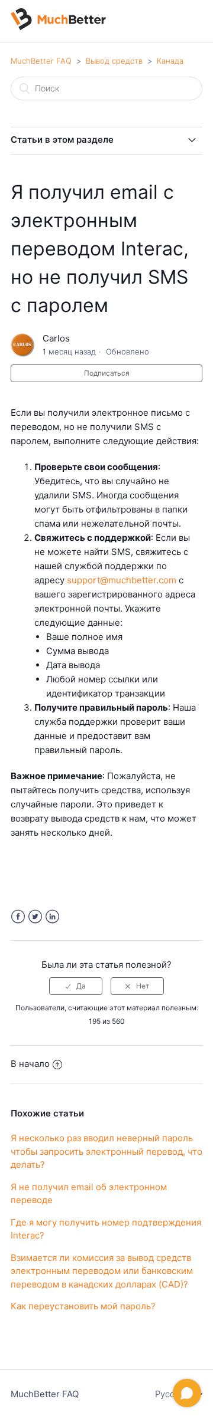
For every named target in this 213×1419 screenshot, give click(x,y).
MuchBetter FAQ (41, 60)
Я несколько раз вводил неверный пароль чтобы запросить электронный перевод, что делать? (106, 1151)
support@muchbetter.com (121, 580)
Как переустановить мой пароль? (83, 1306)
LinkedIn (52, 916)
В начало (30, 1063)
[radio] (75, 986)
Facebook (18, 916)
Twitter (35, 916)
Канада (170, 60)
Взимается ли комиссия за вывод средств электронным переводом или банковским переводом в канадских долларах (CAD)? (102, 1271)
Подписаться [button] (107, 373)
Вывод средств (114, 60)
